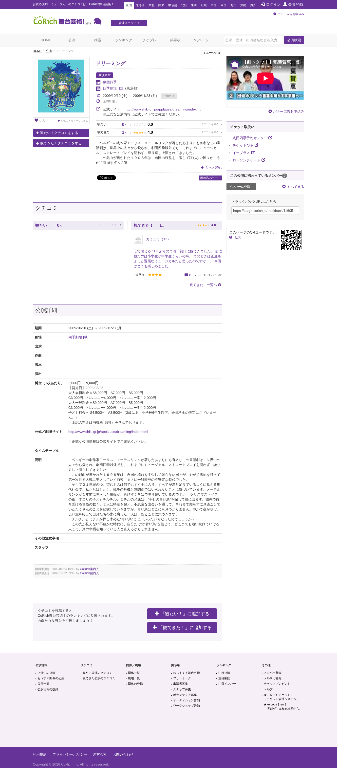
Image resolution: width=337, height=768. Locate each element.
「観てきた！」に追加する (185, 627)
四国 (223, 5)
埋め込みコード (210, 178)
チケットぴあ (243, 145)
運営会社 (100, 754)
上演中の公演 (46, 673)
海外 (253, 5)
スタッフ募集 (182, 689)
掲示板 (175, 40)
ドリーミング (111, 63)
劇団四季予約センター (250, 138)
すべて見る (295, 187)
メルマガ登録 (272, 678)
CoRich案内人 (89, 569)
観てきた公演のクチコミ (99, 678)
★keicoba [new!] (284, 706)
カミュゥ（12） (158, 239)
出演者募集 (180, 683)
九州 (233, 5)
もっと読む (213, 168)
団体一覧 (134, 673)
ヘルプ (268, 689)
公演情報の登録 (47, 689)
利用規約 (40, 754)
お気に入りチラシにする (74, 120)
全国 (129, 5)
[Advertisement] (168, 731)
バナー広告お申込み (291, 14)
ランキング (123, 40)
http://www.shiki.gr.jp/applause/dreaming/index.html (164, 109)
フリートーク (182, 678)
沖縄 (243, 5)
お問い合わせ (123, 754)
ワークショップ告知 (186, 705)
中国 (214, 5)
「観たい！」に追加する (185, 613)
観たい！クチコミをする (59, 133)
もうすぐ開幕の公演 (50, 678)
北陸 (184, 5)
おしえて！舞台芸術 (186, 673)
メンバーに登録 (239, 186)
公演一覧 (43, 683)
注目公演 (224, 673)
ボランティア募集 (185, 695)
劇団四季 (110, 82)
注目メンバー (227, 683)
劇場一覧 (134, 678)
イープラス (241, 153)
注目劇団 (224, 678)
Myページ (201, 40)
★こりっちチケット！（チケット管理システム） (281, 697)
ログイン (273, 4)
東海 (194, 5)
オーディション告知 (186, 700)
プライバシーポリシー (70, 754)
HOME (46, 40)
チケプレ (149, 40)
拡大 (238, 237)
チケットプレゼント (277, 683)
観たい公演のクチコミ (97, 673)
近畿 (204, 5)
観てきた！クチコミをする (61, 143)
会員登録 (295, 4)
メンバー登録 (272, 673)
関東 (161, 5)
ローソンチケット (246, 160)
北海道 (140, 5)
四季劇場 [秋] (113, 88)
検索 (97, 40)
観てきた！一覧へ (203, 285)
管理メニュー (127, 23)
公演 (71, 40)
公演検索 (294, 40)
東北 (151, 5)
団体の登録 (135, 683)
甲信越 (172, 5)
